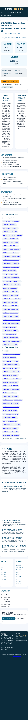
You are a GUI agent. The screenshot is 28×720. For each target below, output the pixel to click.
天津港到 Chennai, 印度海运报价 (10, 302)
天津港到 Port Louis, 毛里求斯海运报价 (11, 249)
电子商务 (18, 570)
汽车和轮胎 (19, 565)
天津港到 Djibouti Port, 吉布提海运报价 (11, 284)
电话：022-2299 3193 (8, 619)
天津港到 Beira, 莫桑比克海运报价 (10, 245)
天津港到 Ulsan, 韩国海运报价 (9, 224)
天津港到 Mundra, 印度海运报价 (10, 417)
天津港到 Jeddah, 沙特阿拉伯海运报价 (11, 407)
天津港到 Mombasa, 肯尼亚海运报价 (11, 263)
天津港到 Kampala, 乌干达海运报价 (10, 396)
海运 (2, 567)
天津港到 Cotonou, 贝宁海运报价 (10, 231)
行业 (6, 12)
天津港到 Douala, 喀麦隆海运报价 (10, 228)
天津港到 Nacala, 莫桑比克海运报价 (10, 242)
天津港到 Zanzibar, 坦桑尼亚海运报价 (11, 323)
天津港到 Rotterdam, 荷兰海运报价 (10, 414)
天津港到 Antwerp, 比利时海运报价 (10, 295)
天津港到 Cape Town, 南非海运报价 (10, 316)
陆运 (2, 570)
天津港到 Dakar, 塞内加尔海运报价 (10, 337)
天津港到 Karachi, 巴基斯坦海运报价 (11, 368)
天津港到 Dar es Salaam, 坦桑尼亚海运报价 (12, 400)
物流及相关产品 (12, 12)
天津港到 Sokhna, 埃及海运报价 (10, 288)
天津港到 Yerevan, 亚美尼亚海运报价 (11, 435)
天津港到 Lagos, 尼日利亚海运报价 (10, 238)
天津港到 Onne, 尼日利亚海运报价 (10, 313)
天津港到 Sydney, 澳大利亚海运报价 (10, 403)
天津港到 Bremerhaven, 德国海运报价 (11, 260)
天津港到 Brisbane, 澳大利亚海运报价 (11, 221)
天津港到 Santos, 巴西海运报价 (9, 393)
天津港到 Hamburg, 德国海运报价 (10, 291)
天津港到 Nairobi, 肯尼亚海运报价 (10, 306)
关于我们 (19, 12)
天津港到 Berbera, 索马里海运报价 (10, 330)
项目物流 (3, 572)
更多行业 (18, 584)
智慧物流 (15, 656)
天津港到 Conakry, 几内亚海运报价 (10, 386)
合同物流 (3, 579)
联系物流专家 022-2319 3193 (10, 81)
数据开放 (19, 656)
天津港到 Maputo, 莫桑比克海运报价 (11, 277)
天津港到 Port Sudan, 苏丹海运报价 (10, 253)
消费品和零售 (19, 567)
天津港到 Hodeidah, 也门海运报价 (10, 361)
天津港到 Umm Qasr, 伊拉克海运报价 (11, 389)
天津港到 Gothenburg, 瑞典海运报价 (11, 364)
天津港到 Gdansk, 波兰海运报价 (10, 410)
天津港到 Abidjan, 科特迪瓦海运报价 (11, 267)
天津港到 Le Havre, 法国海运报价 (10, 344)
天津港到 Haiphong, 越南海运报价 (10, 382)
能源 (17, 572)
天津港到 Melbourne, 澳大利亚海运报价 (11, 354)
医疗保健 (18, 574)
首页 (2, 12)
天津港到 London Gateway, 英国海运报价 (12, 341)
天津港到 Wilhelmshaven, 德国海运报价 (11, 256)
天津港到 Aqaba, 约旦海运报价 (9, 334)
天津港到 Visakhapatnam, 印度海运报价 (11, 298)
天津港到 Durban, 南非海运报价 (10, 274)
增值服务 (3, 574)
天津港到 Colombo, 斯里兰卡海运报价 (11, 371)
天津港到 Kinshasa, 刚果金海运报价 (10, 431)
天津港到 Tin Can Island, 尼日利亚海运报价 (12, 235)
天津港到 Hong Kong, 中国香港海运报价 (11, 378)
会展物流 (18, 581)
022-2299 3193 (22, 635)
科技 (17, 579)
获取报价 (3, 15)
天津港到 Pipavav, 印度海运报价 (10, 421)
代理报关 (3, 577)
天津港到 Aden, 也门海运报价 (9, 327)
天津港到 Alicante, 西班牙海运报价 (10, 428)
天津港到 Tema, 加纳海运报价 (9, 357)
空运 (2, 565)
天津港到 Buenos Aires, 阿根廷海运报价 (11, 424)
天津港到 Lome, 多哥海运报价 (9, 270)
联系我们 (9, 15)
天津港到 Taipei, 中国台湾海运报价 (10, 375)
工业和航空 (19, 577)
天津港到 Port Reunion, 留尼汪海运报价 (11, 320)
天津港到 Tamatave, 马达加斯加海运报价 (11, 281)
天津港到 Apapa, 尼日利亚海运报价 (10, 309)
